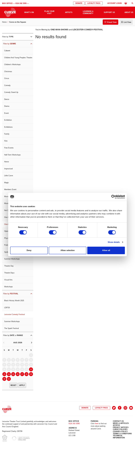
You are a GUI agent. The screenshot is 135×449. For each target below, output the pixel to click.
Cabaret (7, 51)
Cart (125, 3)
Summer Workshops (12, 259)
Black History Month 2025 (14, 301)
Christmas (8, 71)
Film (6, 141)
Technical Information (119, 437)
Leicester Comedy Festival (14, 314)
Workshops (8, 287)
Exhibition (8, 120)
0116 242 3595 (20, 3)
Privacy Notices (121, 427)
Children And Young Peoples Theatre (18, 58)
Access (116, 425)
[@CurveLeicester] (114, 408)
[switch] (52, 232)
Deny (29, 250)
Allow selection (68, 250)
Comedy (7, 85)
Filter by (7, 37)
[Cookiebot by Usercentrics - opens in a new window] (113, 197)
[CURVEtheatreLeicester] (120, 408)
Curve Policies (120, 429)
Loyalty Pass (93, 3)
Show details (114, 242)
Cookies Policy (120, 431)
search (132, 3)
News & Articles (121, 423)
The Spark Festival (11, 328)
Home (4, 22)
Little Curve (8, 176)
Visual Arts (8, 280)
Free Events (9, 148)
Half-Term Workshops (12, 155)
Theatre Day (9, 266)
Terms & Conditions (122, 434)
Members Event (10, 189)
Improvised (8, 169)
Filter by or (13, 335)
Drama (6, 106)
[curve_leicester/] (125, 408)
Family (6, 134)
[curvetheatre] (131, 408)
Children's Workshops (12, 64)
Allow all (106, 250)
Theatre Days (9, 273)
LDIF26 (7, 308)
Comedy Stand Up (11, 92)
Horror (6, 162)
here (96, 424)
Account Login (114, 3)
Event (6, 113)
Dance (6, 99)
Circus (6, 78)
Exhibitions (8, 127)
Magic (6, 183)
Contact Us (118, 421)
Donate (78, 3)
